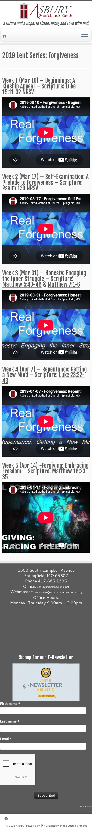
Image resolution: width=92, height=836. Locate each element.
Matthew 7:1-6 (64, 284)
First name (10, 703)
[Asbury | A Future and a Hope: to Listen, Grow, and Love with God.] (46, 11)
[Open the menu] (84, 35)
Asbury (20, 826)
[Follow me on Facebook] (5, 36)
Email (6, 738)
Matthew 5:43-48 (22, 284)
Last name (9, 721)
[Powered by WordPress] (42, 824)
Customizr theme (77, 826)
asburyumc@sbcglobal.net (53, 587)
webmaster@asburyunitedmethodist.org (58, 592)
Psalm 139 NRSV (20, 188)
